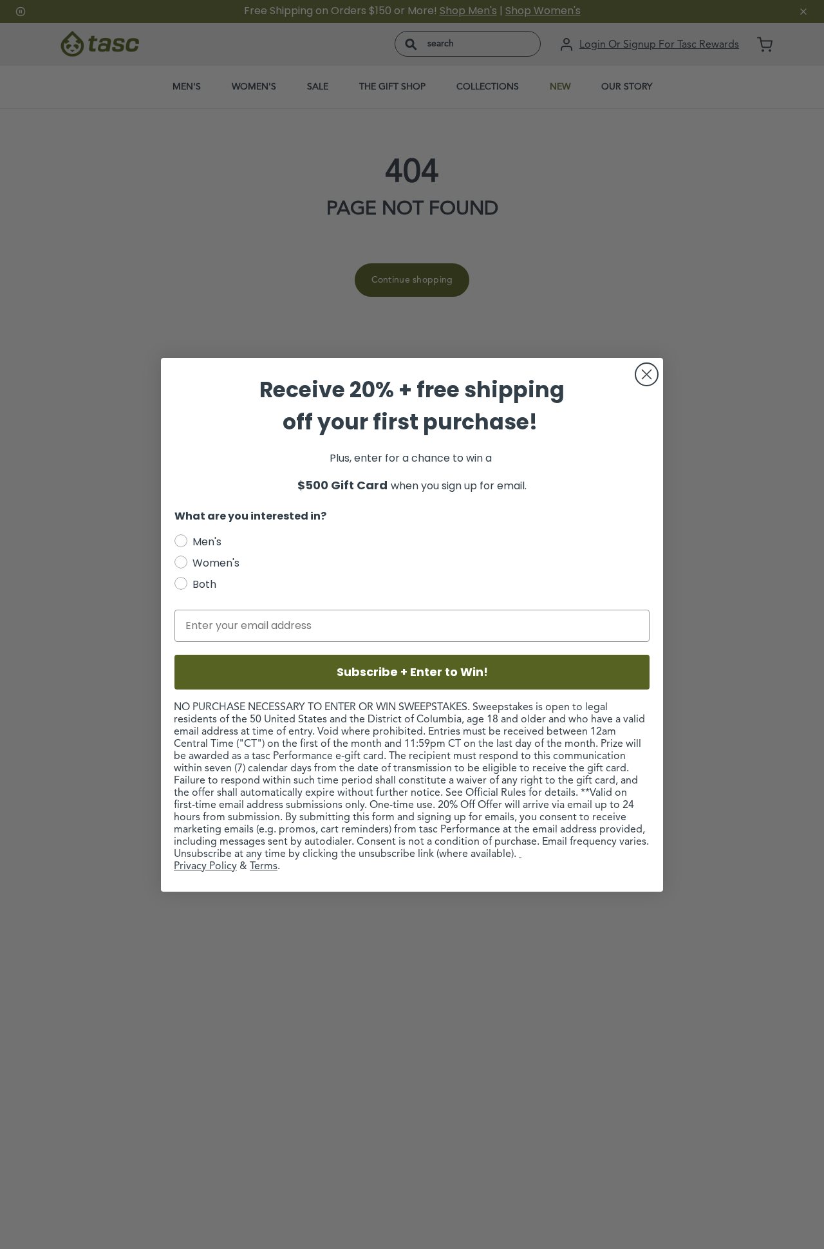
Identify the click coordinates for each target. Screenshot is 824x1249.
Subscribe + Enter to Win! (412, 672)
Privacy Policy (205, 866)
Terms (263, 866)
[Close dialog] (646, 374)
